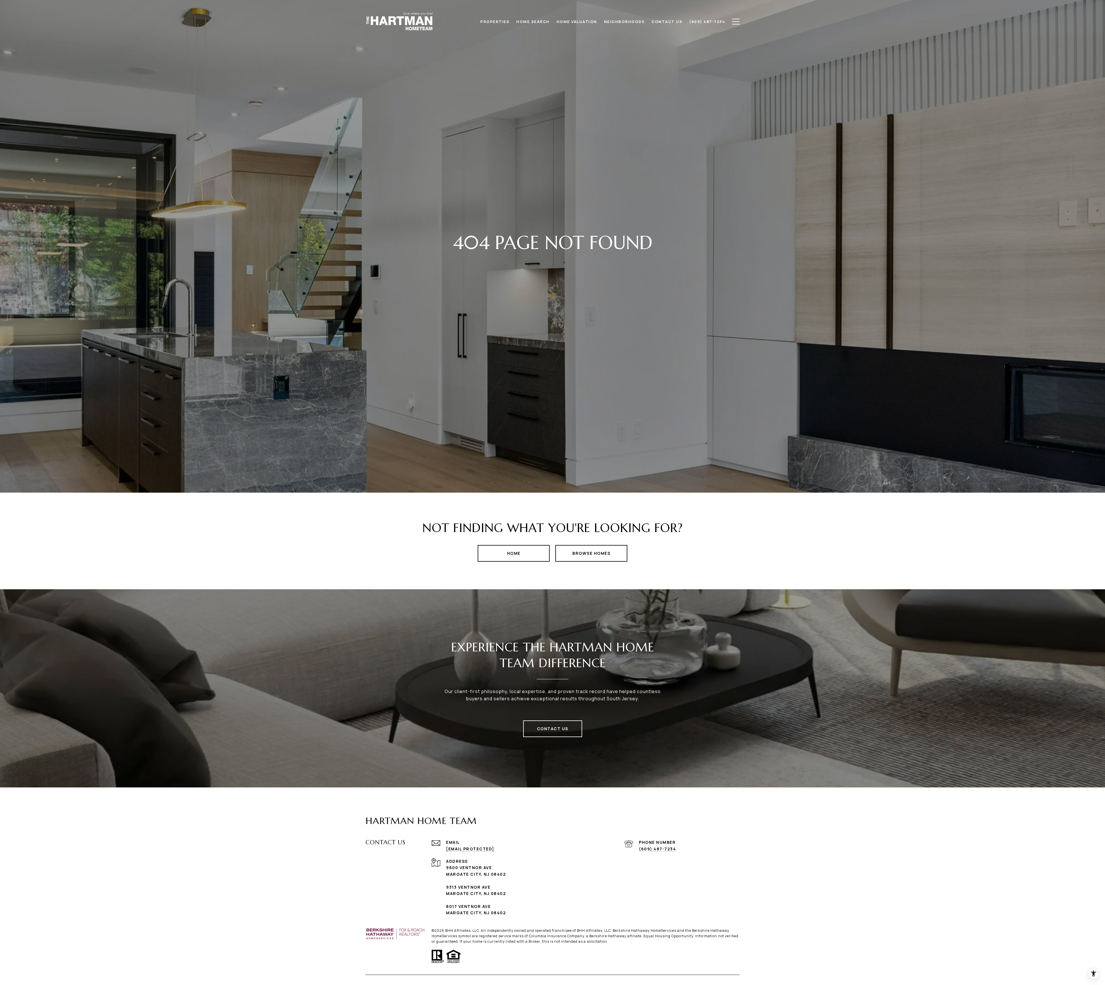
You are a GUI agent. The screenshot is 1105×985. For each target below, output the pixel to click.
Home (514, 553)
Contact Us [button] (552, 728)
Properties (494, 22)
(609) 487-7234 (657, 849)
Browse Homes (591, 553)
